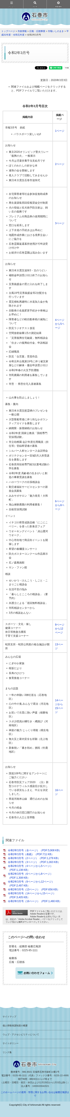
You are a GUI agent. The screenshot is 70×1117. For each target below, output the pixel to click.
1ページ (59, 130)
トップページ (8, 31)
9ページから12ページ (59, 628)
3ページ (59, 223)
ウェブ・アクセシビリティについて (21, 1034)
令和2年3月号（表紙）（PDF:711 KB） (31, 854)
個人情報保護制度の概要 (15, 1025)
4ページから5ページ (59, 324)
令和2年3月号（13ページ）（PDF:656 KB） (34, 889)
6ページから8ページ (59, 505)
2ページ (59, 164)
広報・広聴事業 (37, 31)
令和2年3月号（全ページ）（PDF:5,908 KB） (34, 850)
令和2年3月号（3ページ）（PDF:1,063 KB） (34, 862)
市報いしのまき (56, 31)
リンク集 (7, 1052)
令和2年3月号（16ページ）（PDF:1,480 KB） (35, 901)
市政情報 (22, 31)
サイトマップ (9, 1016)
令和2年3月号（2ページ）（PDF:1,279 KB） (34, 858)
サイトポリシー (11, 1043)
